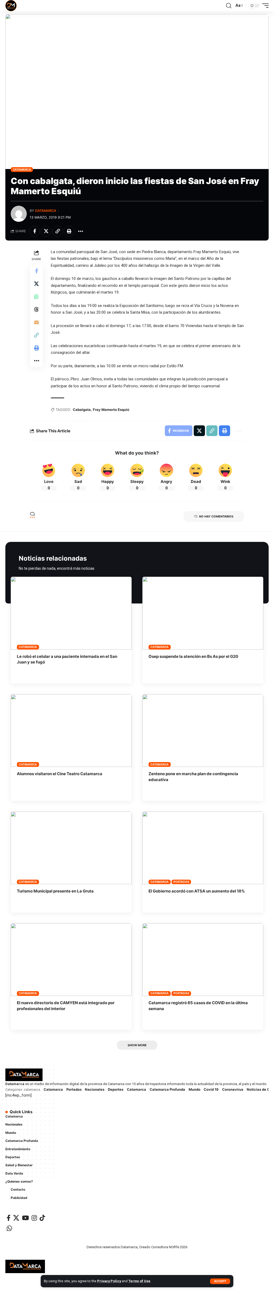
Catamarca (22, 169)
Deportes (115, 1089)
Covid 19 (211, 1089)
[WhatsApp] (9, 1228)
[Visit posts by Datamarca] (19, 214)
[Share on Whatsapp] (36, 296)
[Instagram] (34, 1218)
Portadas (181, 882)
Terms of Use (139, 1281)
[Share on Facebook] (34, 231)
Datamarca (45, 211)
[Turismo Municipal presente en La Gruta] (71, 848)
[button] (220, 1281)
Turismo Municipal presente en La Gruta (55, 891)
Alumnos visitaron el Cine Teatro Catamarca (59, 773)
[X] (16, 1218)
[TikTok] (42, 1218)
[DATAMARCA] (11, 5)
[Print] (69, 231)
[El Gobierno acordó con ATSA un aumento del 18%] (202, 848)
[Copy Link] (57, 231)
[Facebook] (8, 1218)
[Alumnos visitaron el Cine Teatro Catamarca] (71, 730)
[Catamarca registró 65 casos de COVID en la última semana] (202, 959)
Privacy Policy (109, 1281)
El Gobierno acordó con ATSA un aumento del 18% (197, 891)
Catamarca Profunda (167, 1089)
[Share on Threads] (36, 309)
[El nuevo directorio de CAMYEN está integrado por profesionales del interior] (71, 959)
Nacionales (94, 1089)
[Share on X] (46, 231)
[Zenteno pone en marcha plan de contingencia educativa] (202, 730)
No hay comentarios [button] (216, 516)
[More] (80, 231)
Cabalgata (82, 409)
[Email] (36, 322)
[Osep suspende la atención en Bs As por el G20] (202, 613)
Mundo (194, 1089)
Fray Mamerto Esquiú (111, 409)
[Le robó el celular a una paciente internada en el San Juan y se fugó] (71, 613)
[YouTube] (25, 1218)
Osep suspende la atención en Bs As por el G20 (193, 656)
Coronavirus (232, 1089)
